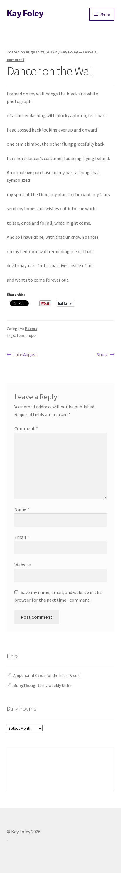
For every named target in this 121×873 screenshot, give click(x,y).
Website (22, 565)
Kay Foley (25, 13)
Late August (25, 355)
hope (31, 335)
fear (20, 335)
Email (21, 537)
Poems (31, 328)
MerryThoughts (27, 685)
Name (21, 509)
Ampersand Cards (29, 675)
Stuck (102, 355)
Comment (26, 428)
